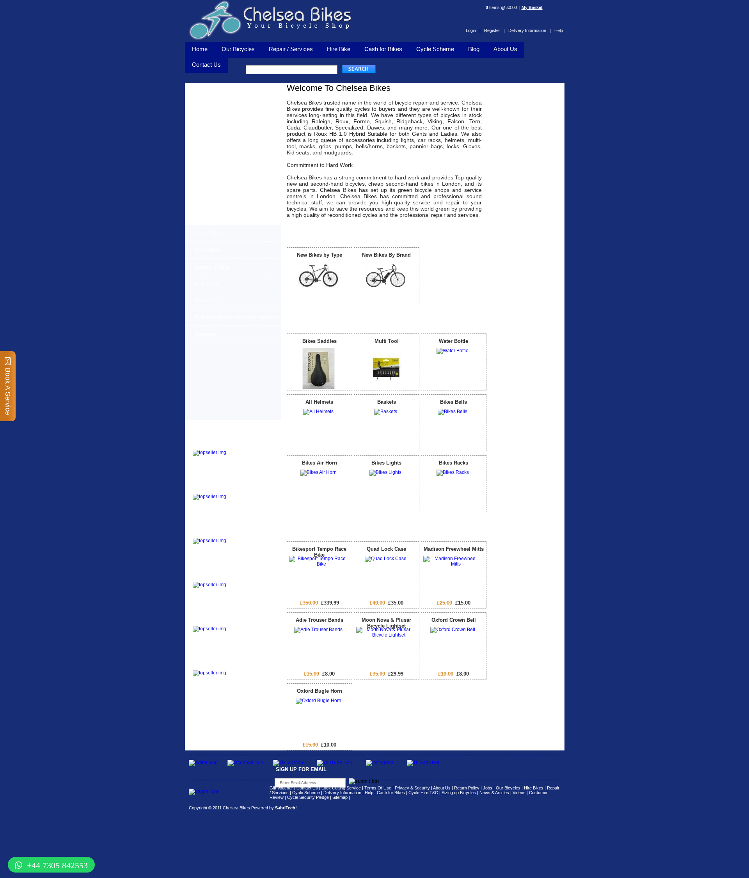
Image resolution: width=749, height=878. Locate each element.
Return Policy (466, 788)
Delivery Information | (529, 30)
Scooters (206, 334)
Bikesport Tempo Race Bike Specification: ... (250, 542)
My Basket (532, 7)
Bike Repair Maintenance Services (237, 317)
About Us (505, 49)
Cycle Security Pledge (308, 797)
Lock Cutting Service (341, 788)
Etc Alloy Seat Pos (214, 621)
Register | (494, 30)
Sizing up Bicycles (459, 792)
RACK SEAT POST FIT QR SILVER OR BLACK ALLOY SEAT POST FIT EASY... (251, 635)
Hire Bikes (533, 788)
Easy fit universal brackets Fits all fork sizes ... (247, 589)
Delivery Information (342, 792)
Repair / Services (291, 49)
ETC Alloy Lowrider (216, 577)
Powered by (274, 807)
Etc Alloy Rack (209, 665)
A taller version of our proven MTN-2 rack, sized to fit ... (248, 501)
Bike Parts (207, 283)
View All (475, 233)
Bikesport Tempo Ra (216, 533)
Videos (519, 792)
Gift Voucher (281, 788)
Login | (473, 30)
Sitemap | (341, 797)
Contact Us (307, 788)
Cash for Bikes (383, 49)
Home (200, 49)
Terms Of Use (377, 788)
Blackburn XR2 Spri (216, 489)
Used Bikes (208, 233)
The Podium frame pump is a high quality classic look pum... (251, 457)
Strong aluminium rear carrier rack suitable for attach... (250, 677)
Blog (473, 49)
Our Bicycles (238, 49)
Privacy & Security (412, 788)
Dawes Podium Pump (218, 445)
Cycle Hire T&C (423, 792)
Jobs (487, 788)
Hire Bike (338, 49)
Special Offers (212, 267)
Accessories (209, 300)
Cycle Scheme (435, 49)
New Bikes (207, 250)
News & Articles (494, 792)
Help (558, 30)
